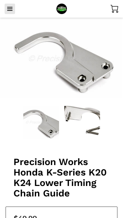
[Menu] (10, 9)
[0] (114, 9)
